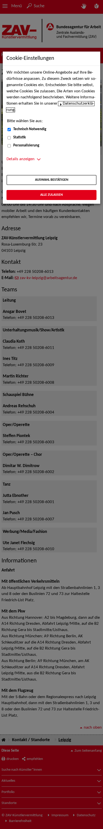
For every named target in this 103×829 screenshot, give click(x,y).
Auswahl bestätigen (51, 180)
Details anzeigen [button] (20, 159)
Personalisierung (26, 145)
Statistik (19, 137)
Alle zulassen (51, 195)
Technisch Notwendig (29, 129)
